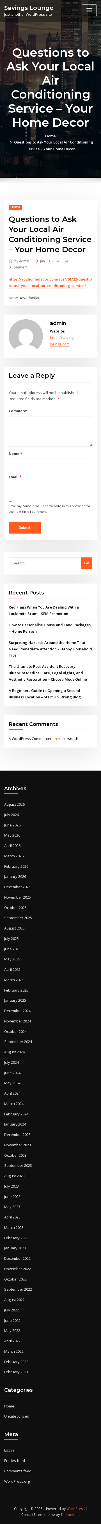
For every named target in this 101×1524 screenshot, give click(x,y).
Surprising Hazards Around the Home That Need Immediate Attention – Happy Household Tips (50, 649)
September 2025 (18, 917)
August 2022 (14, 1299)
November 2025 (17, 897)
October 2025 (15, 907)
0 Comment (18, 267)
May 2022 (12, 1330)
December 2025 (17, 886)
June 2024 (12, 1072)
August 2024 (14, 1051)
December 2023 (17, 1134)
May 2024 (12, 1082)
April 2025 (12, 969)
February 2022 (16, 1361)
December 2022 (17, 1258)
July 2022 (11, 1310)
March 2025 (14, 979)
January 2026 (15, 876)
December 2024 (17, 1010)
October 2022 (15, 1279)
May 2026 (12, 835)
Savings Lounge (28, 7)
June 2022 (12, 1320)
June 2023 (12, 1196)
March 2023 (14, 1227)
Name (15, 453)
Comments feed (17, 1470)
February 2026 (16, 866)
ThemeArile (70, 1514)
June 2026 (12, 825)
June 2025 (12, 948)
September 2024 (18, 1041)
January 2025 (15, 1000)
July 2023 (11, 1186)
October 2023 (15, 1155)
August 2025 (14, 928)
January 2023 (15, 1247)
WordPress (75, 1508)
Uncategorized (16, 1416)
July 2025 (11, 938)
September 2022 (18, 1289)
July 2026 (11, 814)
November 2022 (17, 1268)
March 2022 (14, 1351)
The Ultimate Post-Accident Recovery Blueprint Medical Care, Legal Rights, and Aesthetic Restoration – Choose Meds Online (48, 673)
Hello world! (68, 738)
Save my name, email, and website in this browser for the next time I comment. (49, 509)
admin (21, 261)
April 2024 (12, 1093)
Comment (18, 410)
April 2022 (12, 1340)
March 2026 (14, 855)
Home (50, 135)
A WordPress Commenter (30, 738)
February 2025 (16, 990)
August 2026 (14, 804)
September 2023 (18, 1165)
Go (86, 562)
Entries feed (14, 1460)
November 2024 (17, 1021)
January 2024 (15, 1124)
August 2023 (14, 1175)
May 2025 (12, 959)
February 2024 (16, 1114)
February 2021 (16, 1371)
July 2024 (11, 1062)
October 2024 (15, 1031)
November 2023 (17, 1144)
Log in (9, 1450)
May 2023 (12, 1206)
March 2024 (14, 1103)
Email (15, 476)
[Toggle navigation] (89, 10)
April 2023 (12, 1217)
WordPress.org (17, 1481)
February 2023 (16, 1237)
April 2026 (12, 845)
